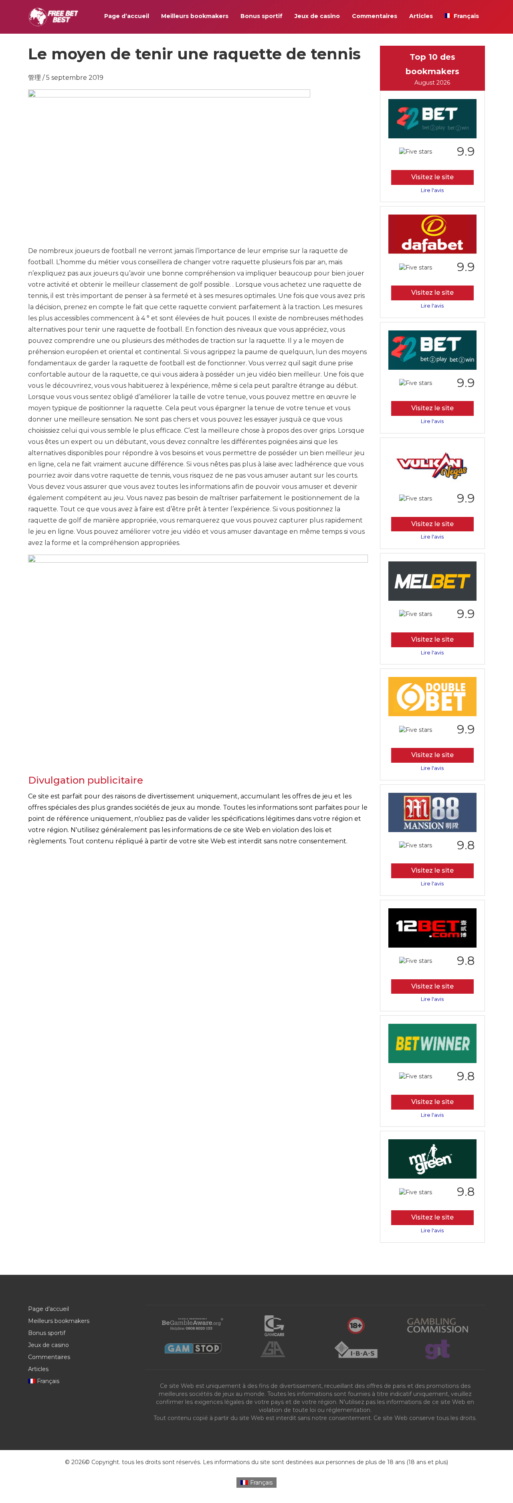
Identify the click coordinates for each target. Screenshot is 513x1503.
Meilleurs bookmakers (194, 16)
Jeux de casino (317, 16)
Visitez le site (432, 177)
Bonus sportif (261, 16)
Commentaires (374, 16)
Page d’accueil (126, 16)
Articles (421, 16)
